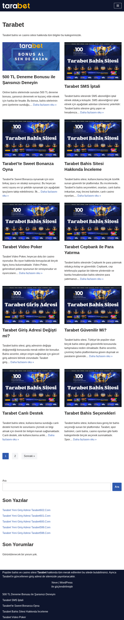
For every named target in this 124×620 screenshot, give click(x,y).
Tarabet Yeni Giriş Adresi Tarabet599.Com (26, 527)
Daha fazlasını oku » (45, 104)
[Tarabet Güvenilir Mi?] (93, 305)
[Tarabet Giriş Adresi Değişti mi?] (31, 305)
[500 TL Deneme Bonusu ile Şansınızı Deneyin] (31, 56)
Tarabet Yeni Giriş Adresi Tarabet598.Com (26, 533)
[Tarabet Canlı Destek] (31, 388)
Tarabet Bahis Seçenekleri (89, 413)
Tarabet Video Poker (22, 246)
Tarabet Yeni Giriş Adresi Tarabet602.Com (26, 510)
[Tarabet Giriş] (16, 5)
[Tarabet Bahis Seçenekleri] (93, 388)
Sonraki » (29, 456)
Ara (4, 480)
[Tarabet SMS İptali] (93, 61)
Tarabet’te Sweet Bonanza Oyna (20, 605)
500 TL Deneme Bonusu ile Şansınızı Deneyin (28, 594)
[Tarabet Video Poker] (31, 222)
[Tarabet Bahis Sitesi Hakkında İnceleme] (93, 138)
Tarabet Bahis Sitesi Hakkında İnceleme (25, 611)
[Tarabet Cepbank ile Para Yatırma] (93, 222)
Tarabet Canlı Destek (22, 413)
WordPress (66, 582)
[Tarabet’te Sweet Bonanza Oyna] (31, 138)
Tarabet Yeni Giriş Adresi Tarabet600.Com (26, 521)
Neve (55, 582)
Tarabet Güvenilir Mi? (85, 330)
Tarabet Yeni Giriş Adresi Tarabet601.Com (26, 515)
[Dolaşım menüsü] (118, 5)
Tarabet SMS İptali (82, 86)
